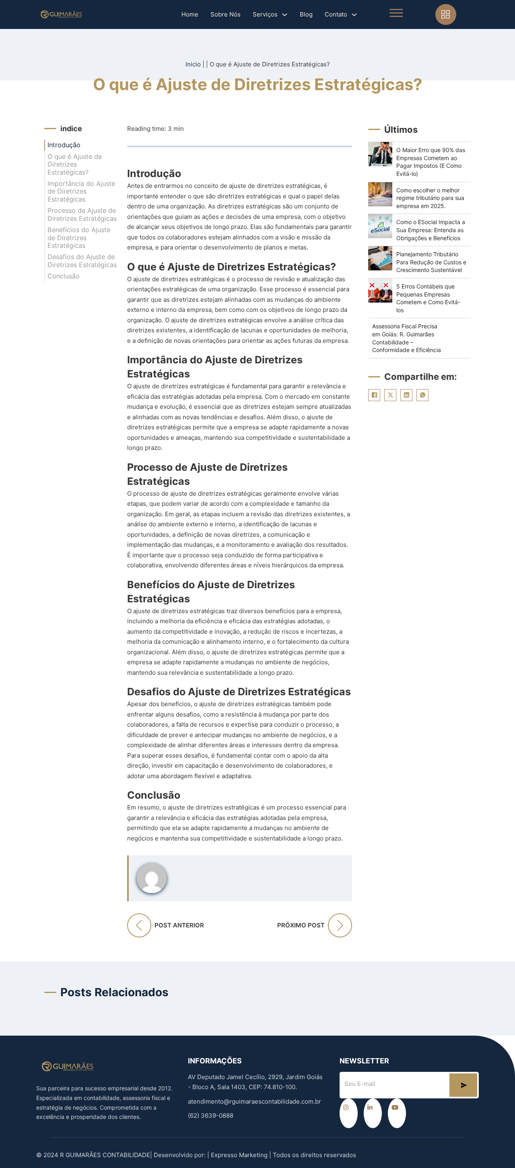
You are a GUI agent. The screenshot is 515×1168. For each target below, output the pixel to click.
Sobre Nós (225, 14)
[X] (390, 395)
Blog (306, 14)
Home (189, 14)
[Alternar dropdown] (445, 14)
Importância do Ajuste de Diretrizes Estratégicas (81, 191)
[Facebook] (374, 395)
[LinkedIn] (406, 395)
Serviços (265, 14)
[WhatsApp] (422, 395)
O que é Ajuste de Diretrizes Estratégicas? (74, 164)
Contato (336, 14)
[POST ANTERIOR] (139, 925)
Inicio (193, 64)
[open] (396, 13)
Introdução (63, 145)
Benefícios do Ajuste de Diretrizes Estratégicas (78, 237)
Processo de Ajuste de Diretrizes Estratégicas (82, 214)
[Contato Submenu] (354, 15)
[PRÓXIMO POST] (340, 925)
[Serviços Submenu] (285, 15)
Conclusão (63, 276)
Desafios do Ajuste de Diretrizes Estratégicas (82, 260)
